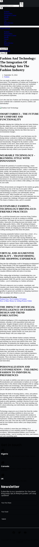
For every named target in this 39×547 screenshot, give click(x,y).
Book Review (8, 43)
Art (5, 41)
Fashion (6, 32)
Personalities (8, 34)
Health (6, 37)
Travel (6, 39)
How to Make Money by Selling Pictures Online (16, 301)
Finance (6, 45)
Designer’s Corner (10, 35)
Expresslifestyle (5, 28)
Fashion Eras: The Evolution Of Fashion (13, 299)
